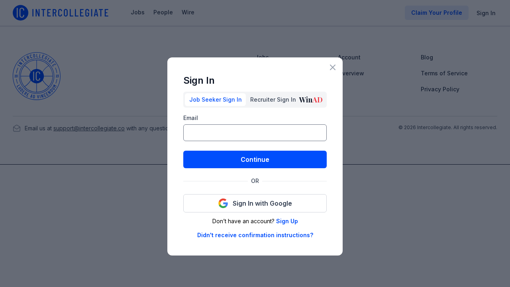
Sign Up (287, 221)
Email (190, 117)
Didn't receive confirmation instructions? (255, 235)
